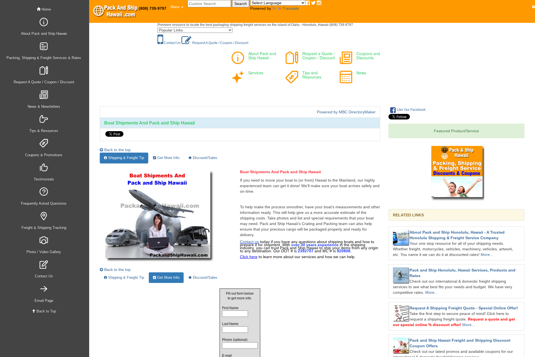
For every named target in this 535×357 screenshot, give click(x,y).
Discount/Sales (204, 158)
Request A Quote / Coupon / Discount (219, 43)
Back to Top (45, 311)
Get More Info (167, 158)
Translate (291, 8)
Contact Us (172, 43)
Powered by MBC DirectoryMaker (346, 112)
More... (487, 254)
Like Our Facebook (410, 110)
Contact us (249, 241)
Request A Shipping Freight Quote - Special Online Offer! (464, 308)
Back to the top (117, 150)
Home (45, 9)
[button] (177, 7)
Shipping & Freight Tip (125, 158)
